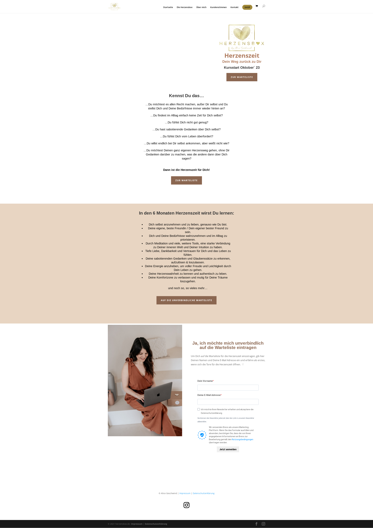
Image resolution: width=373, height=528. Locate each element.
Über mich (201, 7)
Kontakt (235, 7)
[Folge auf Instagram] (186, 505)
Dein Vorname (205, 381)
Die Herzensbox (184, 7)
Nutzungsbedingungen (242, 439)
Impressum (184, 493)
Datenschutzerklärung (203, 493)
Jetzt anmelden (227, 449)
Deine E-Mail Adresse (209, 395)
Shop (247, 7)
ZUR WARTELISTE (242, 77)
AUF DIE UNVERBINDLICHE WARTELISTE (186, 300)
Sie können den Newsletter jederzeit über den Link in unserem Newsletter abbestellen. (225, 420)
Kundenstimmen (218, 7)
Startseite (168, 7)
